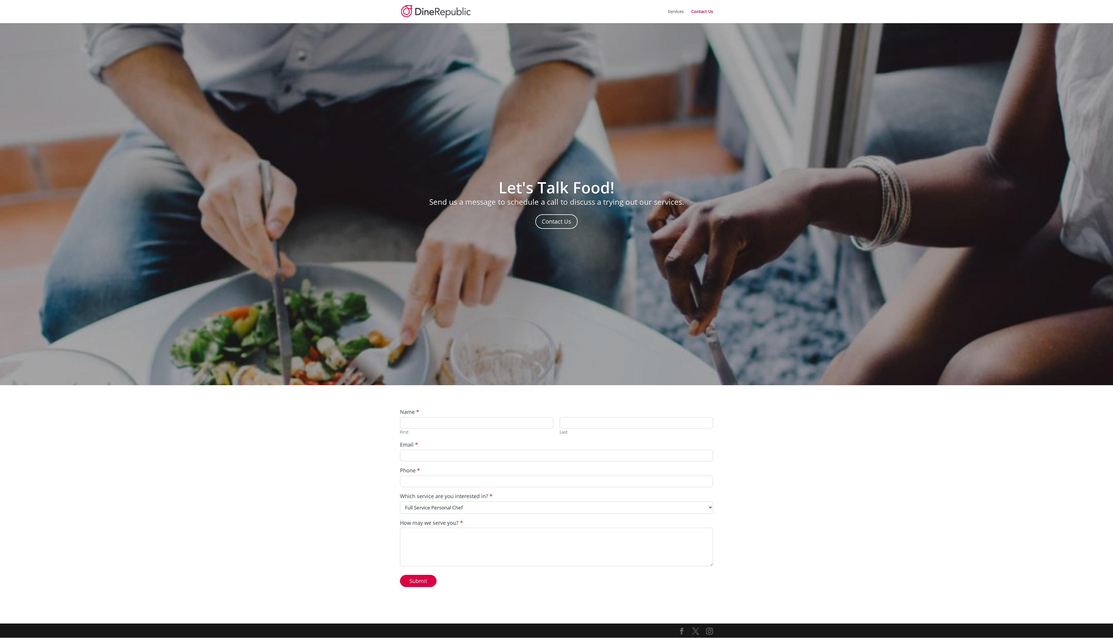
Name (409, 412)
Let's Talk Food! (556, 187)
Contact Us (702, 12)
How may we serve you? (431, 523)
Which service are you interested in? (446, 496)
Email (409, 444)
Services (676, 12)
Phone (410, 470)
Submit (418, 580)
